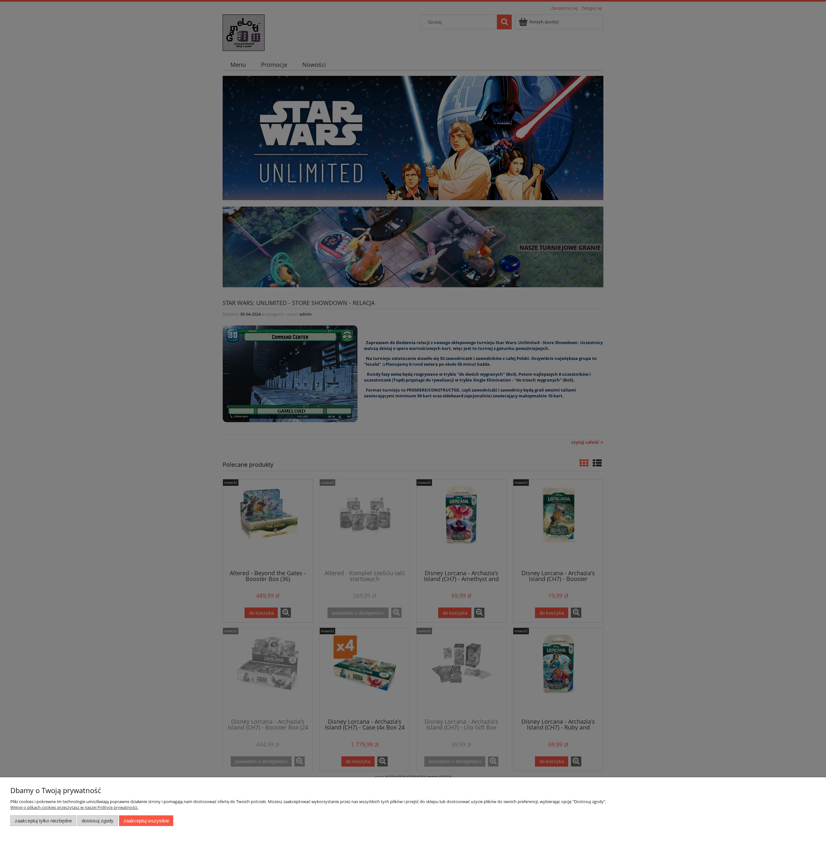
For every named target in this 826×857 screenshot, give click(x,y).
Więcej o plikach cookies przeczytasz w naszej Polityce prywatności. (74, 807)
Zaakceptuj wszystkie (146, 820)
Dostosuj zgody (98, 820)
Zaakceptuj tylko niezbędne (43, 820)
